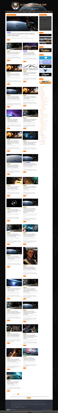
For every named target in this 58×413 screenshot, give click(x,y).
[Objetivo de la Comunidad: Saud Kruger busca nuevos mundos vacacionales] (30, 64)
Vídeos (41, 122)
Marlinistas (33, 122)
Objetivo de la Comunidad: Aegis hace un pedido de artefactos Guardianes (30, 187)
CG (33, 75)
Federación (18, 38)
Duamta (26, 214)
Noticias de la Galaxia (14, 100)
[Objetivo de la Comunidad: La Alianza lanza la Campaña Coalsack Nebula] (14, 372)
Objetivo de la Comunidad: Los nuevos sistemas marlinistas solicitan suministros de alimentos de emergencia (30, 290)
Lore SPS (40, 131)
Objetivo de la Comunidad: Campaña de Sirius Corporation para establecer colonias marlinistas (29, 313)
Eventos (42, 138)
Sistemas (42, 106)
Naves (41, 113)
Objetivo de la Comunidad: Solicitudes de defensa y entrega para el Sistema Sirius (13, 235)
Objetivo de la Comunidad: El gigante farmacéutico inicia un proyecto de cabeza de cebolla (13, 97)
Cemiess (35, 213)
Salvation (27, 146)
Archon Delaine (17, 213)
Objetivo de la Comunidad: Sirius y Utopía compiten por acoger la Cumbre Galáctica (14, 289)
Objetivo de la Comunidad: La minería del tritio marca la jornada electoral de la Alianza (30, 164)
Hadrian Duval (18, 36)
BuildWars (42, 136)
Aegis (32, 145)
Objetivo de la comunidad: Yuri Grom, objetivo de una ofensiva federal (13, 75)
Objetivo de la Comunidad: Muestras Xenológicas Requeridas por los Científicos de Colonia (14, 312)
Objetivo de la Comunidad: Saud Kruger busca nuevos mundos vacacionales (29, 73)
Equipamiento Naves (43, 123)
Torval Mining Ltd (12, 55)
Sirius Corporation (9, 261)
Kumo (13, 218)
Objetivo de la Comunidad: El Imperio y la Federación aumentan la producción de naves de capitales (30, 337)
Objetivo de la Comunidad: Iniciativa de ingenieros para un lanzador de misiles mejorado (29, 268)
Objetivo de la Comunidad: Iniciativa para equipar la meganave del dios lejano (12, 120)
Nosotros (40, 132)
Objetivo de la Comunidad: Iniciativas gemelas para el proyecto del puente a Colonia (29, 53)
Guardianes (34, 189)
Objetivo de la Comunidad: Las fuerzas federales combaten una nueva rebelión (30, 97)
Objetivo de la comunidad (25, 36)
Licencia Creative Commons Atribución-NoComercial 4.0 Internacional (24, 409)
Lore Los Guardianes (43, 104)
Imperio (21, 36)
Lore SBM (40, 130)
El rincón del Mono (43, 137)
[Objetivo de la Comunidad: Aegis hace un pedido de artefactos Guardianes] (30, 177)
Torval (8, 58)
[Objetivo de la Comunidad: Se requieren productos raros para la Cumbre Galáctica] (14, 247)
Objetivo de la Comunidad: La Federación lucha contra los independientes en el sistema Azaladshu (13, 142)
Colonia (16, 314)
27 (45, 26)
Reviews (42, 124)
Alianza (33, 213)
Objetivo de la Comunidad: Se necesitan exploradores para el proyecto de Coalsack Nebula (13, 335)
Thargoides (8, 364)
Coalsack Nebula (19, 362)
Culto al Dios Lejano (18, 122)
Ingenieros (41, 95)
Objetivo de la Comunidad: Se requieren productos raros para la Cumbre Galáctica (14, 257)
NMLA (35, 122)
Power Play (41, 118)
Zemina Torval (15, 55)
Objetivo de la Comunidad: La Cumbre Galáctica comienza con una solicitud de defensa (29, 235)
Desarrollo (41, 140)
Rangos (41, 119)
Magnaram (14, 36)
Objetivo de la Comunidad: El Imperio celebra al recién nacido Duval (21, 34)
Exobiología (40, 87)
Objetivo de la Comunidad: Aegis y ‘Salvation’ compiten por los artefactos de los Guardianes (30, 143)
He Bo (31, 214)
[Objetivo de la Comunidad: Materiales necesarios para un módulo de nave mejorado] (14, 154)
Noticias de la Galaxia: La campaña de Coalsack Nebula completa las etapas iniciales (29, 359)
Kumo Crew (19, 99)
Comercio (41, 91)
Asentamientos (43, 97)
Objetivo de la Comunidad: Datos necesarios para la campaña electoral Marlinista (30, 120)
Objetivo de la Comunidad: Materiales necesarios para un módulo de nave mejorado (13, 166)
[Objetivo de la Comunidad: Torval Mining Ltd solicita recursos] (14, 43)
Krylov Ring (35, 214)
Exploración (41, 92)
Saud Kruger (27, 76)
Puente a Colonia (28, 56)
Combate (41, 90)
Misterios (42, 105)
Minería (41, 110)
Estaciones (42, 100)
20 (45, 24)
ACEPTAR (29, 412)
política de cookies (31, 411)
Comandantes (41, 86)
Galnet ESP (8, 72)
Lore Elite (42, 102)
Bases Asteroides (43, 114)
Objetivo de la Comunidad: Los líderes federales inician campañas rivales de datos (13, 187)
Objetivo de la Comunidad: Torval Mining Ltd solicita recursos (14, 53)
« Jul (39, 30)
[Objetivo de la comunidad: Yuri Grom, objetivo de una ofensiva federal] (14, 64)
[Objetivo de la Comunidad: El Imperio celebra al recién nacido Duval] (22, 16)
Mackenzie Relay (25, 215)
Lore (40, 96)
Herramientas (41, 127)
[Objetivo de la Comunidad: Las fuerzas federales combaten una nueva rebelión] (30, 87)
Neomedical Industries (9, 100)
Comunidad (41, 135)
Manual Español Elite (43, 109)
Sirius (10, 171)
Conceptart (42, 141)
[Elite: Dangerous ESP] (29, 1)
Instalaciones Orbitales (44, 101)
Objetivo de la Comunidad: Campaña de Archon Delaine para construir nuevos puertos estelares (14, 211)
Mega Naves (42, 115)
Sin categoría (8, 32)
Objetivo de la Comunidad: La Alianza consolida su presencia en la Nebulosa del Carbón (14, 360)
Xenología (16, 315)
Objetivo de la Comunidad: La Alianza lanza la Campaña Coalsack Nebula (13, 382)
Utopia (18, 293)
